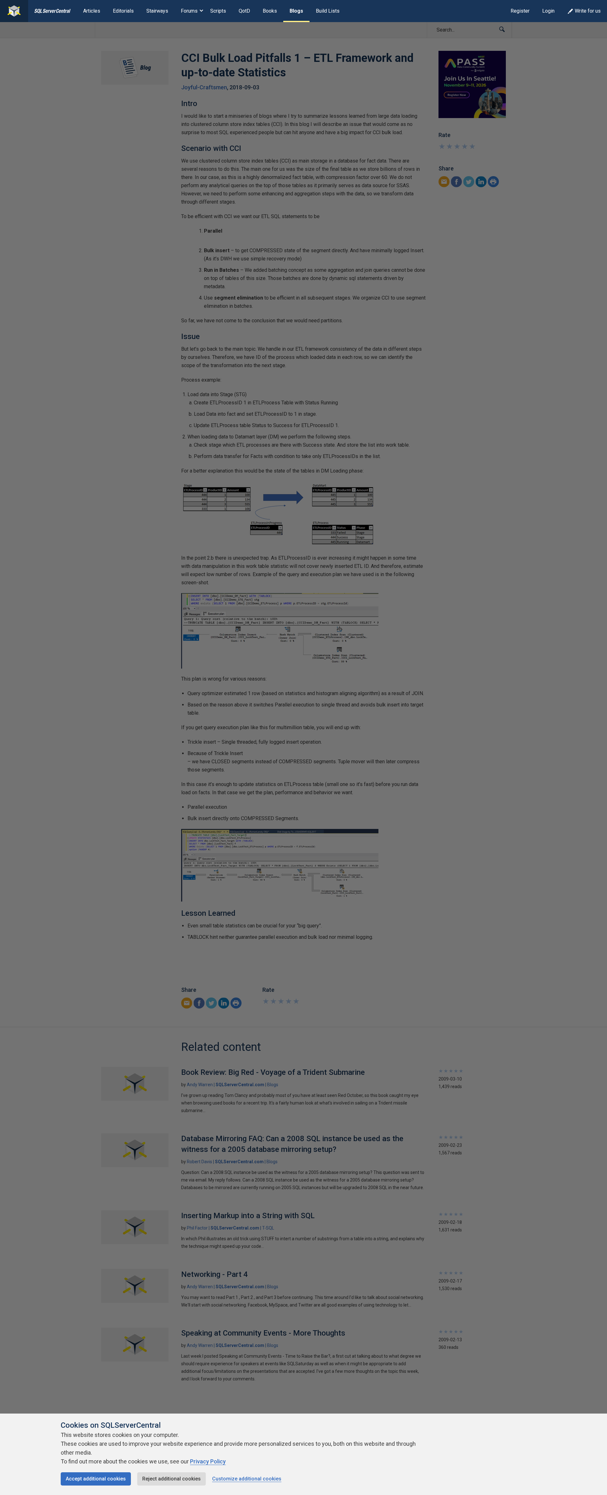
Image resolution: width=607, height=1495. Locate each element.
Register (520, 11)
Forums (189, 11)
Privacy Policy (208, 1461)
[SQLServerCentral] (14, 11)
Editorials (123, 11)
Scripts (218, 11)
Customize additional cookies (246, 1479)
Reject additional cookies (171, 1479)
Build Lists (328, 11)
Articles (91, 11)
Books (270, 11)
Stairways (157, 11)
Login (548, 11)
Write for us (588, 11)
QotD (244, 11)
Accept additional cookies (96, 1479)
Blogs (296, 11)
